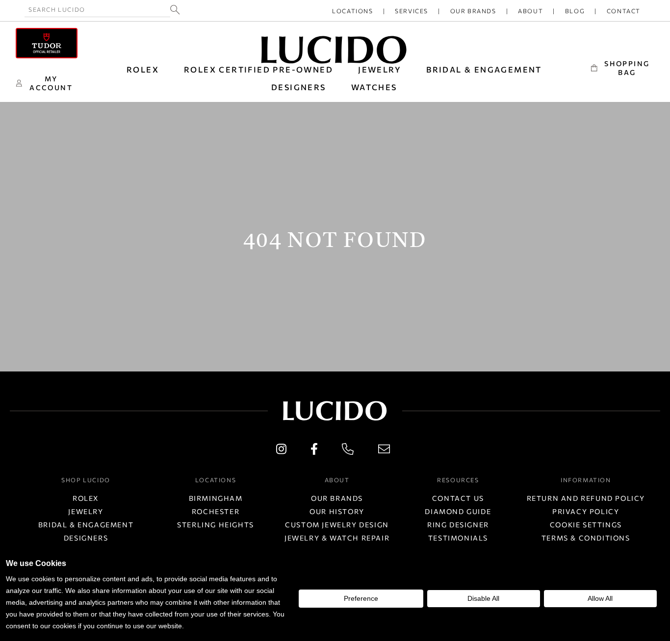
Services (411, 10)
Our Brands (473, 10)
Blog (575, 10)
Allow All (600, 598)
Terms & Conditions (585, 538)
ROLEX (143, 69)
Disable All (483, 598)
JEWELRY (379, 69)
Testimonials (458, 538)
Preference (361, 598)
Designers (86, 538)
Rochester (215, 511)
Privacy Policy (585, 511)
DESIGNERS (298, 87)
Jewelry (85, 511)
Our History (336, 511)
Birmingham (216, 498)
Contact (624, 10)
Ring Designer (458, 524)
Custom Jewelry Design (337, 524)
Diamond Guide (458, 511)
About (530, 10)
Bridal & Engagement (85, 524)
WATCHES (374, 87)
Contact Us (458, 498)
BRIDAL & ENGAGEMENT (484, 69)
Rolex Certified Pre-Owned (258, 69)
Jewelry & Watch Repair (336, 538)
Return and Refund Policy (586, 498)
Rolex (86, 498)
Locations (352, 10)
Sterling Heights (215, 524)
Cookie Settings (586, 524)
